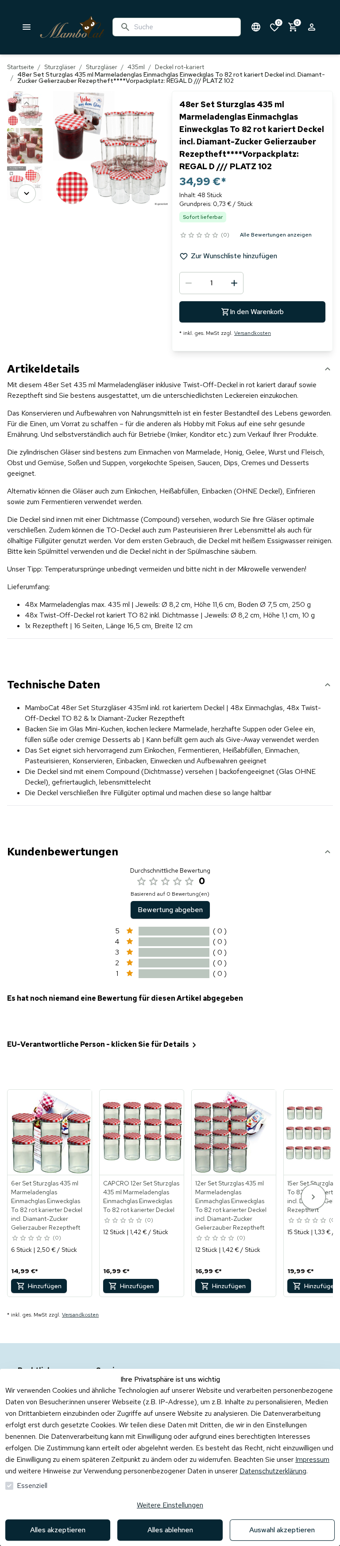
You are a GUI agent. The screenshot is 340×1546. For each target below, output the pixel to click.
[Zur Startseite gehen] (72, 27)
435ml (136, 67)
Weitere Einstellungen (170, 1505)
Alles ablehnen (170, 1529)
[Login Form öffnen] (312, 27)
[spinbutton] (211, 283)
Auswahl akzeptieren (282, 1529)
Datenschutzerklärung (273, 1471)
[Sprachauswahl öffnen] (256, 27)
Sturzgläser (60, 67)
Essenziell (32, 1485)
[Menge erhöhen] (234, 283)
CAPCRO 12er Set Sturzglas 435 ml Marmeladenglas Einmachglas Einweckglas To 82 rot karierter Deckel (141, 1196)
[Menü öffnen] (26, 27)
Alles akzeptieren (57, 1529)
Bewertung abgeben (170, 909)
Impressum (312, 1459)
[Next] (26, 193)
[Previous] (26, 103)
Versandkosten (252, 333)
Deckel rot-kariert (179, 67)
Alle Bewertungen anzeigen (276, 234)
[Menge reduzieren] (188, 283)
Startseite (20, 67)
